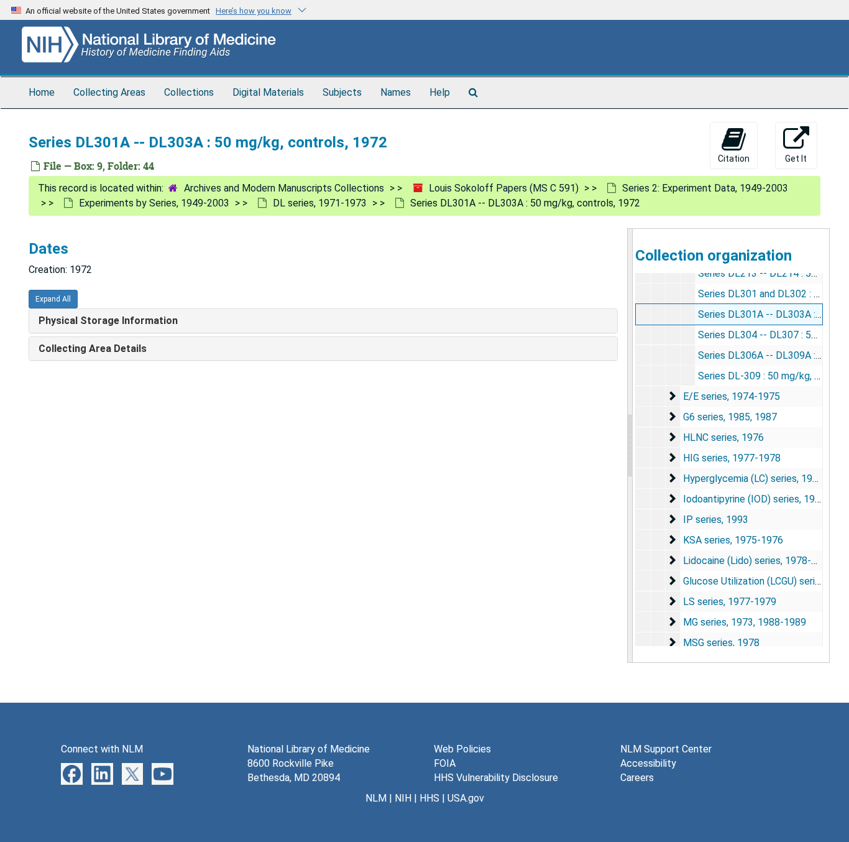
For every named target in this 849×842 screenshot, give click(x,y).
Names (395, 92)
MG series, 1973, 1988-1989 (744, 622)
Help (439, 92)
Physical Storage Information (108, 320)
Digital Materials (268, 92)
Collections (189, 92)
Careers (637, 778)
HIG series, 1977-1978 (732, 458)
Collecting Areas (109, 92)
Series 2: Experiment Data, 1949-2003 (705, 188)
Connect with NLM (102, 749)
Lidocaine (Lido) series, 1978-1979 (758, 561)
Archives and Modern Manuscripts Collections (284, 188)
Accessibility (648, 763)
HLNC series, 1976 (723, 437)
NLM (376, 798)
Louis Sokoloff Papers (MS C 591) (504, 188)
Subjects (342, 92)
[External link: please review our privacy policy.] (72, 773)
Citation (734, 159)
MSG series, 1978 (721, 643)
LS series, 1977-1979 (729, 602)
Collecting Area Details (93, 348)
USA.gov (465, 798)
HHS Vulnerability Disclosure (496, 778)
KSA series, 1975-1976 (733, 540)
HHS (429, 798)
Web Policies (462, 749)
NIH (403, 798)
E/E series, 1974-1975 (731, 396)
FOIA (445, 763)
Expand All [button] (53, 299)
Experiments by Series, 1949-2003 (154, 203)
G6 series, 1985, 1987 (730, 417)
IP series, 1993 (715, 519)
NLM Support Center (666, 749)
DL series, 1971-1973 (320, 203)
